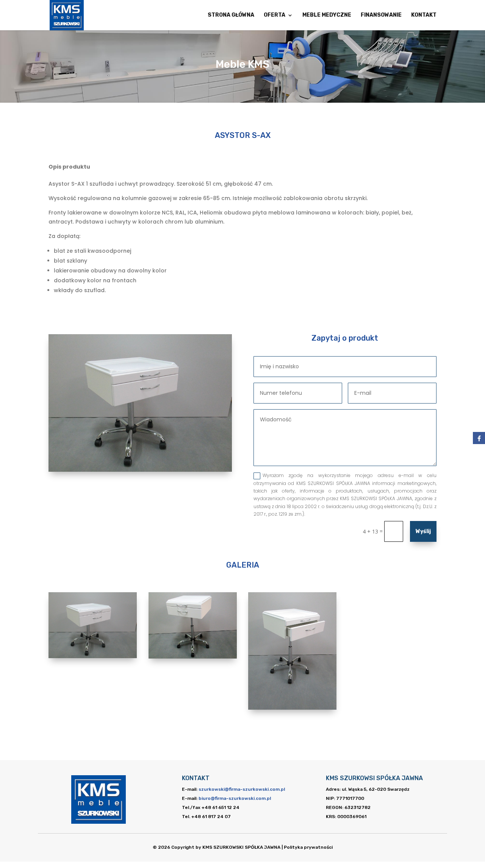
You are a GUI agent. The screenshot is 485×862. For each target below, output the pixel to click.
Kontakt (423, 15)
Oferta (274, 15)
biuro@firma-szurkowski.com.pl (235, 798)
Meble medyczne (326, 15)
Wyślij (423, 531)
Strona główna (231, 15)
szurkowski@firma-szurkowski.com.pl (242, 789)
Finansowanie (381, 15)
